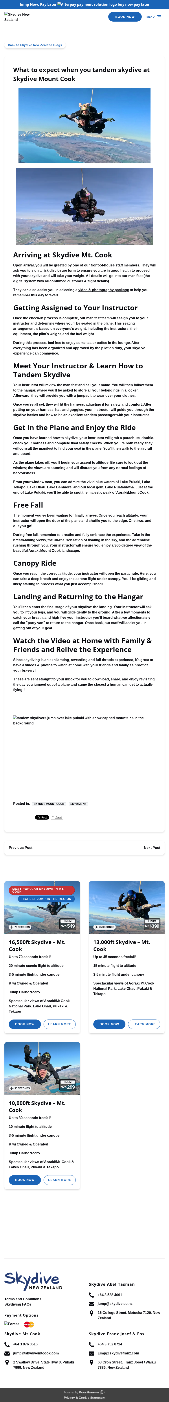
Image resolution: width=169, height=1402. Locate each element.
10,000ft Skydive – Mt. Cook (37, 1106)
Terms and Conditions (22, 1299)
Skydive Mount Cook (49, 803)
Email (58, 817)
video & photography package (103, 290)
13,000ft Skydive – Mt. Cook (121, 945)
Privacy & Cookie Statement (84, 1397)
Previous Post (20, 848)
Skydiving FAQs (17, 1304)
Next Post (152, 848)
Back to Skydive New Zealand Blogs (35, 45)
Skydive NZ (78, 803)
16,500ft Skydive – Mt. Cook (37, 945)
